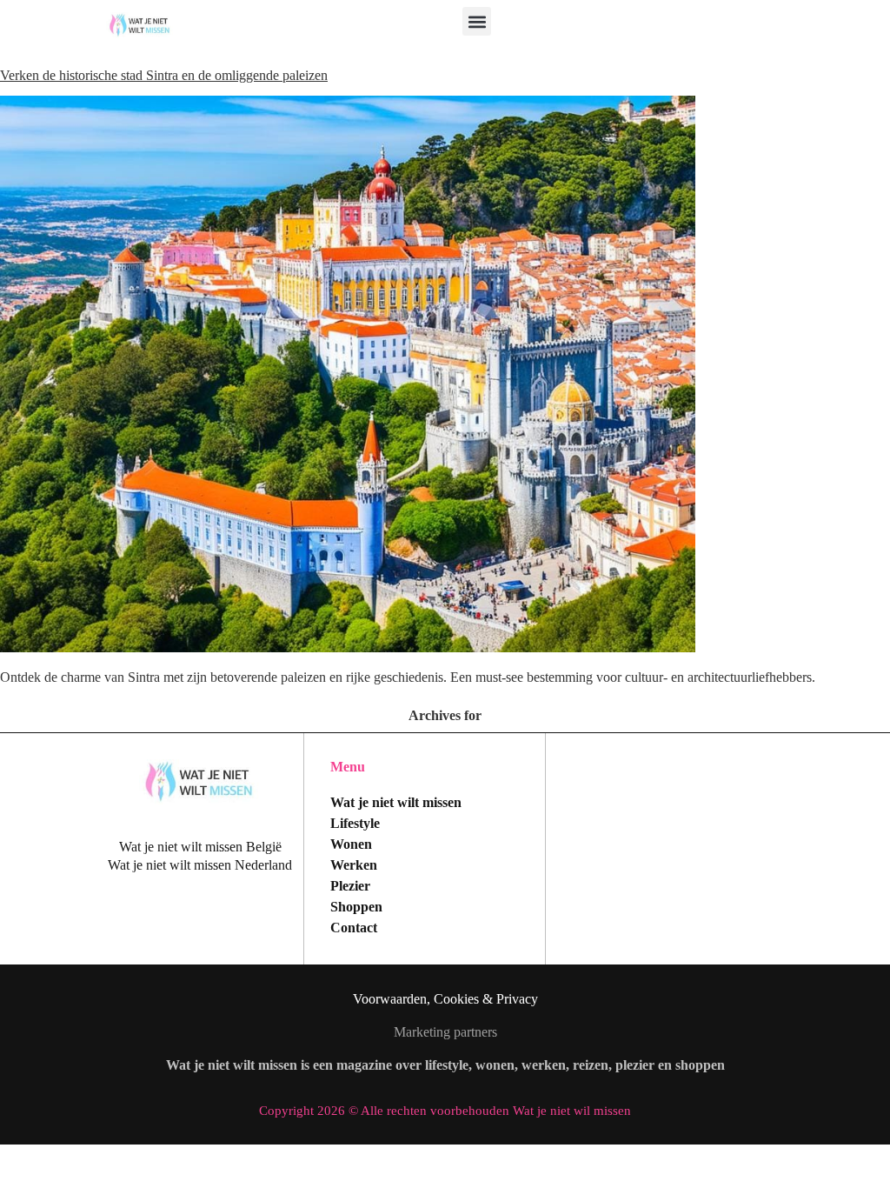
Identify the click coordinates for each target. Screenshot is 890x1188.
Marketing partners (445, 1031)
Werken (353, 865)
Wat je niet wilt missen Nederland (200, 865)
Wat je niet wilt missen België (200, 846)
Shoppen (356, 906)
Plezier (350, 885)
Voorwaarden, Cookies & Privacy (445, 998)
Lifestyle (355, 823)
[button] (476, 21)
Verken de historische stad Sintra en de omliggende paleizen (164, 75)
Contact (353, 927)
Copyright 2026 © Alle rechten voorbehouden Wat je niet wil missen (445, 1111)
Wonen (351, 844)
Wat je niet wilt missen (396, 802)
